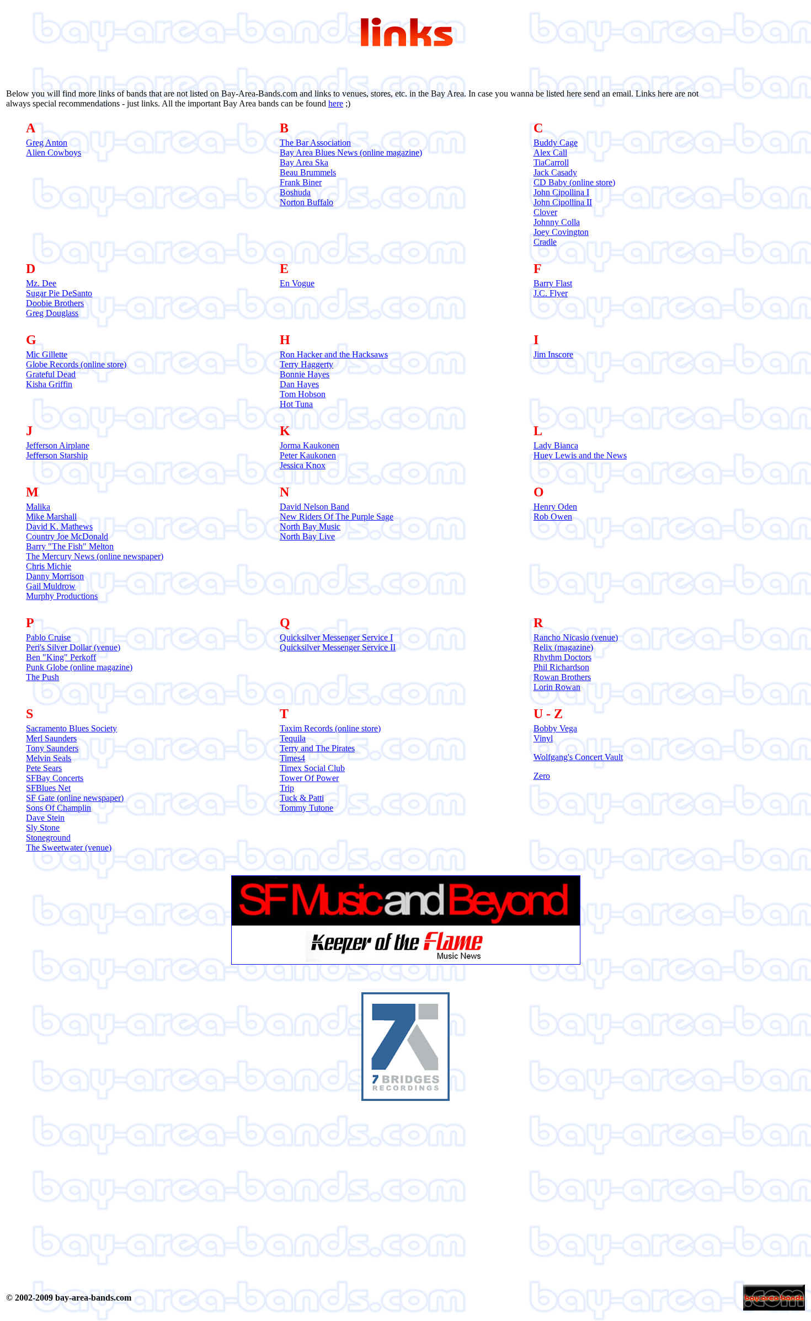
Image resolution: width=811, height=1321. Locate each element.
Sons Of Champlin (58, 807)
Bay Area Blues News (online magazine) (351, 152)
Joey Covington (561, 232)
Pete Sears (44, 768)
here (335, 103)
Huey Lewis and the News (580, 455)
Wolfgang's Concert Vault (578, 757)
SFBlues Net (48, 788)
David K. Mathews (59, 526)
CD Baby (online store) (574, 182)
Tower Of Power (309, 778)
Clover (545, 212)
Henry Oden (555, 506)
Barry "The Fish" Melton (70, 546)
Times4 (292, 758)
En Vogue (297, 283)
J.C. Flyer (550, 293)
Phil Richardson (561, 667)
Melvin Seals (48, 758)
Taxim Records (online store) (330, 728)
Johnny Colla (556, 222)
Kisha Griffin (49, 384)
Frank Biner (301, 182)
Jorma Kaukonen (309, 445)
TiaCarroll (551, 162)
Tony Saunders (52, 748)
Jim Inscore (553, 354)
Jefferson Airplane (57, 445)
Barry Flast (552, 283)
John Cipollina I (561, 192)
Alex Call (550, 152)
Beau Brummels (308, 172)
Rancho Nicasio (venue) (575, 637)
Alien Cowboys (53, 152)
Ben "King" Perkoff (61, 657)
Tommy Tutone (306, 807)
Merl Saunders (51, 738)
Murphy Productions (62, 596)
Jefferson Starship (57, 455)
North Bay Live (307, 536)
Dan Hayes (299, 384)
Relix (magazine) (563, 647)
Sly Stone (43, 827)
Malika (38, 506)
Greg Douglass (52, 313)
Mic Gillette (46, 354)
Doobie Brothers (55, 303)
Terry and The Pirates (317, 748)
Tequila (293, 738)
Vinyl (543, 738)
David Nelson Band (314, 506)
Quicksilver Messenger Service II (338, 647)
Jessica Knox (303, 465)
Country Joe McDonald (67, 536)
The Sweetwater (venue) (68, 847)
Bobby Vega (555, 728)
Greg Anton (46, 142)
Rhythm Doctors (562, 657)
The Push (42, 677)
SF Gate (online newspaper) (75, 798)
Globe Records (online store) (76, 364)
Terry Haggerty (306, 364)
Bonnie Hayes (304, 374)
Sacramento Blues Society (71, 728)
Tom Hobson (303, 394)
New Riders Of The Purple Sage (336, 516)
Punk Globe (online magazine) (79, 667)
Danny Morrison (55, 576)
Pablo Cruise (48, 637)
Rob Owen (552, 516)
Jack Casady (555, 172)
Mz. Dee (41, 283)
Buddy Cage (555, 142)
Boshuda (295, 192)
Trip (287, 788)
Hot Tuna (296, 404)
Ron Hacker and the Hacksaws (334, 354)
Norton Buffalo (306, 202)
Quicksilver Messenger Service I (336, 637)
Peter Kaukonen (308, 455)
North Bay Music (310, 526)
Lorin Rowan (556, 687)
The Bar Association (315, 142)
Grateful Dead (51, 374)
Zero (541, 775)
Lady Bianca (555, 445)
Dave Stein (45, 817)
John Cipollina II (562, 202)
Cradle (545, 242)
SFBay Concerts (54, 778)
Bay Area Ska (304, 162)
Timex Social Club (312, 768)
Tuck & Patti (302, 798)
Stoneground (48, 837)
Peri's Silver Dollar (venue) (73, 647)
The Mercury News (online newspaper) (94, 556)
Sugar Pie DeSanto (59, 293)
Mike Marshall (51, 516)
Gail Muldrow (51, 586)
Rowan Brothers (562, 677)
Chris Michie (48, 566)
